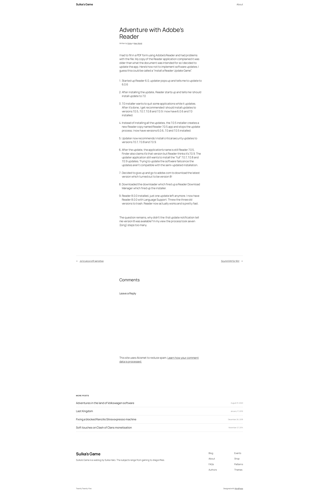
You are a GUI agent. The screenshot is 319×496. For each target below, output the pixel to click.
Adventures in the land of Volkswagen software (105, 403)
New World (138, 43)
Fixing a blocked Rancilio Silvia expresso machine (106, 419)
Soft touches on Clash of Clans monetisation (104, 427)
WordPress (239, 488)
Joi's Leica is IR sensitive (92, 260)
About (240, 4)
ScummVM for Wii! (230, 260)
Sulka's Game (84, 4)
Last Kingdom (84, 411)
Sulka (130, 43)
